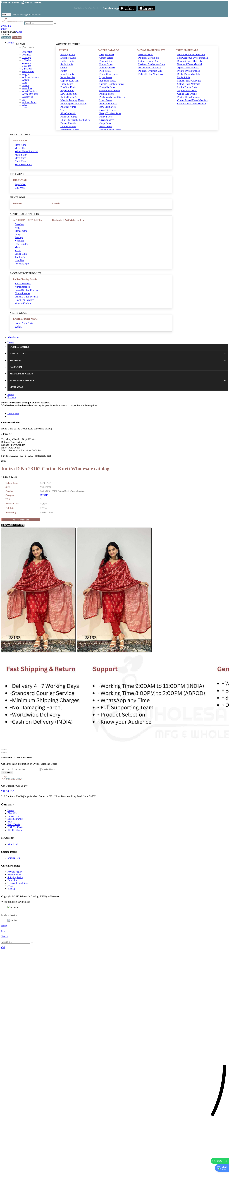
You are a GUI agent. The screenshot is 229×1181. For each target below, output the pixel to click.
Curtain (56, 203)
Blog (9, 821)
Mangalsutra (21, 231)
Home (10, 42)
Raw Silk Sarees (107, 106)
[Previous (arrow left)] (2, 752)
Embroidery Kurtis (69, 129)
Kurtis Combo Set (69, 97)
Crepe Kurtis (66, 84)
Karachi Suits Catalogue (189, 80)
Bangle (18, 234)
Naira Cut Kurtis (68, 116)
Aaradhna (27, 88)
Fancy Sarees (105, 116)
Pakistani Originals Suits (150, 70)
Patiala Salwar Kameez (149, 67)
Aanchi (25, 85)
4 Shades (26, 60)
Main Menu (13, 337)
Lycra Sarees (105, 77)
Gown (63, 67)
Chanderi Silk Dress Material (191, 103)
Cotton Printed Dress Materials (192, 100)
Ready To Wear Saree (110, 113)
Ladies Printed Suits (187, 87)
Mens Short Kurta (23, 164)
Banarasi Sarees (107, 61)
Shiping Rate (13, 858)
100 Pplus (27, 51)
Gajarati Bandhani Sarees (111, 84)
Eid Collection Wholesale (150, 74)
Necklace (19, 240)
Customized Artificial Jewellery (68, 220)
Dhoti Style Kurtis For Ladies (75, 120)
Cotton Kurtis (67, 61)
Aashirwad (27, 96)
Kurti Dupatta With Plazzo (73, 103)
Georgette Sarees (107, 110)
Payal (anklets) (22, 244)
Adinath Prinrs (29, 102)
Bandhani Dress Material (189, 64)
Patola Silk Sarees (108, 103)
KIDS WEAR (20, 180)
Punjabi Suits (183, 77)
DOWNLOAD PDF (13, 525)
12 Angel (26, 57)
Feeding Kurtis (67, 54)
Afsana (25, 105)
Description (13, 413)
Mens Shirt (20, 148)
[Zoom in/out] (5, 749)
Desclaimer (13, 880)
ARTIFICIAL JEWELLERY (27, 220)
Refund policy (14, 874)
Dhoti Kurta (20, 161)
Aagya (25, 74)
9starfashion (28, 71)
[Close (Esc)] (2, 749)
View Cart (6, 37)
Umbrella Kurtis (68, 126)
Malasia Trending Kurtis (72, 100)
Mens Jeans (20, 158)
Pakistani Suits (145, 54)
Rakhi (18, 250)
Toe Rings (20, 257)
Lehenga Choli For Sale (26, 296)
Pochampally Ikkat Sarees (112, 97)
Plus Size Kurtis (68, 87)
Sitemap (11, 888)
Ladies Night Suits (24, 323)
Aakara (25, 80)
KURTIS (63, 50)
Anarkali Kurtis (68, 106)
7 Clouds (26, 66)
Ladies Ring (21, 253)
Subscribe (7, 772)
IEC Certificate (14, 830)
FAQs (10, 885)
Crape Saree (105, 123)
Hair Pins (19, 260)
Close (19, 31)
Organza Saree (106, 120)
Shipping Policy (15, 877)
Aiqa (24, 108)
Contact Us (17, 14)
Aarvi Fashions (29, 91)
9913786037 (7, 791)
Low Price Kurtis (68, 93)
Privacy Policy (14, 871)
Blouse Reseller (22, 293)
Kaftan (63, 70)
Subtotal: (5, 34)
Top (62, 110)
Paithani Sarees (106, 93)
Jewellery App (22, 263)
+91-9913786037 (11, 2)
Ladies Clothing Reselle (25, 279)
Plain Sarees (105, 70)
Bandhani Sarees (107, 80)
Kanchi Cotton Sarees (110, 129)
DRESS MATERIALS (187, 50)
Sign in (26, 14)
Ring (17, 227)
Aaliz (24, 82)
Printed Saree (105, 64)
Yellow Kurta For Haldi (26, 151)
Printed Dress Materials (188, 97)
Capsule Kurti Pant (69, 80)
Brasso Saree (105, 126)
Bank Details (13, 824)
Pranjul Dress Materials (188, 70)
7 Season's (27, 68)
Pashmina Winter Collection (191, 54)
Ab (23, 99)
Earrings (19, 237)
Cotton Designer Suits (149, 61)
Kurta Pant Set (67, 77)
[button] (114, 1177)
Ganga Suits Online (187, 93)
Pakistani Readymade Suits (151, 64)
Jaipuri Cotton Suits (187, 90)
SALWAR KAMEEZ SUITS (151, 50)
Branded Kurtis (68, 123)
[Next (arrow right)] (5, 752)
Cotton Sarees (106, 57)
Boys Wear (20, 184)
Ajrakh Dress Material (188, 67)
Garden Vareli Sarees (109, 90)
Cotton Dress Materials (188, 84)
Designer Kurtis (68, 57)
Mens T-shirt (21, 154)
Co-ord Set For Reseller (26, 290)
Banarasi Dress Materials (189, 61)
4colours (26, 63)
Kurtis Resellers (22, 286)
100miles (26, 54)
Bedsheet (17, 203)
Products (11, 397)
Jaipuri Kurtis (67, 74)
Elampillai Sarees (107, 87)
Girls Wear (20, 187)
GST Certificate (15, 827)
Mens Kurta (20, 145)
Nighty (18, 326)
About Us (12, 813)
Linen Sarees (105, 100)
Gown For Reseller (24, 300)
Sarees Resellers (23, 283)
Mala (17, 247)
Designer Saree (106, 54)
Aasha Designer (30, 94)
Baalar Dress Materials (188, 74)
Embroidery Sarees (108, 74)
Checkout (16, 37)
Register (36, 14)
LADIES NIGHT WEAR (25, 319)
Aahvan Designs (30, 77)
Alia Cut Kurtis (68, 113)
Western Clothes (23, 303)
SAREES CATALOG (108, 50)
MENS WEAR (20, 140)
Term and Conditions (17, 883)
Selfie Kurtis (66, 64)
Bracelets (19, 224)
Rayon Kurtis (67, 90)
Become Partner (15, 818)
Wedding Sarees (107, 67)
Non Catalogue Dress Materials (192, 57)
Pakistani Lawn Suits (148, 57)
